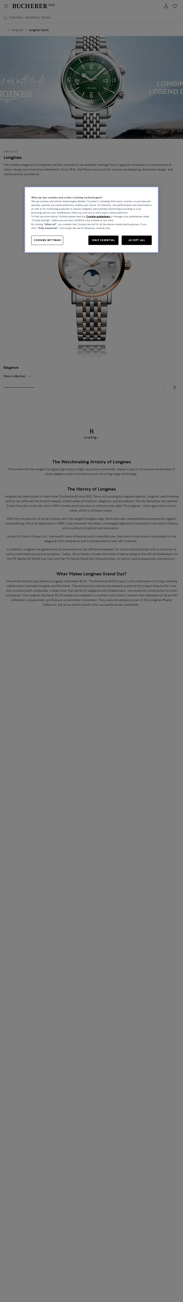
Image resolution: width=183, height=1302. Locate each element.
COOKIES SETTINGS (47, 239)
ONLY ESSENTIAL (103, 239)
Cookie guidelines (98, 216)
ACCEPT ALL (137, 239)
